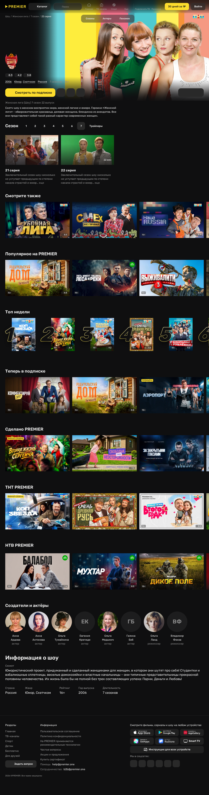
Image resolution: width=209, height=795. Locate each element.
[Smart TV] (192, 741)
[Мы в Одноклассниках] (150, 763)
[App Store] (142, 732)
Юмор (18, 81)
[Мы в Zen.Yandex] (159, 763)
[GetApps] (142, 741)
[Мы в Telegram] (133, 763)
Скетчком (29, 81)
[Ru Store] (167, 741)
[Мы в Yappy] (176, 763)
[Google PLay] (167, 732)
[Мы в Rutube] (167, 763)
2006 (8, 81)
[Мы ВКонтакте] (142, 763)
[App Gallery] (192, 732)
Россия (42, 81)
